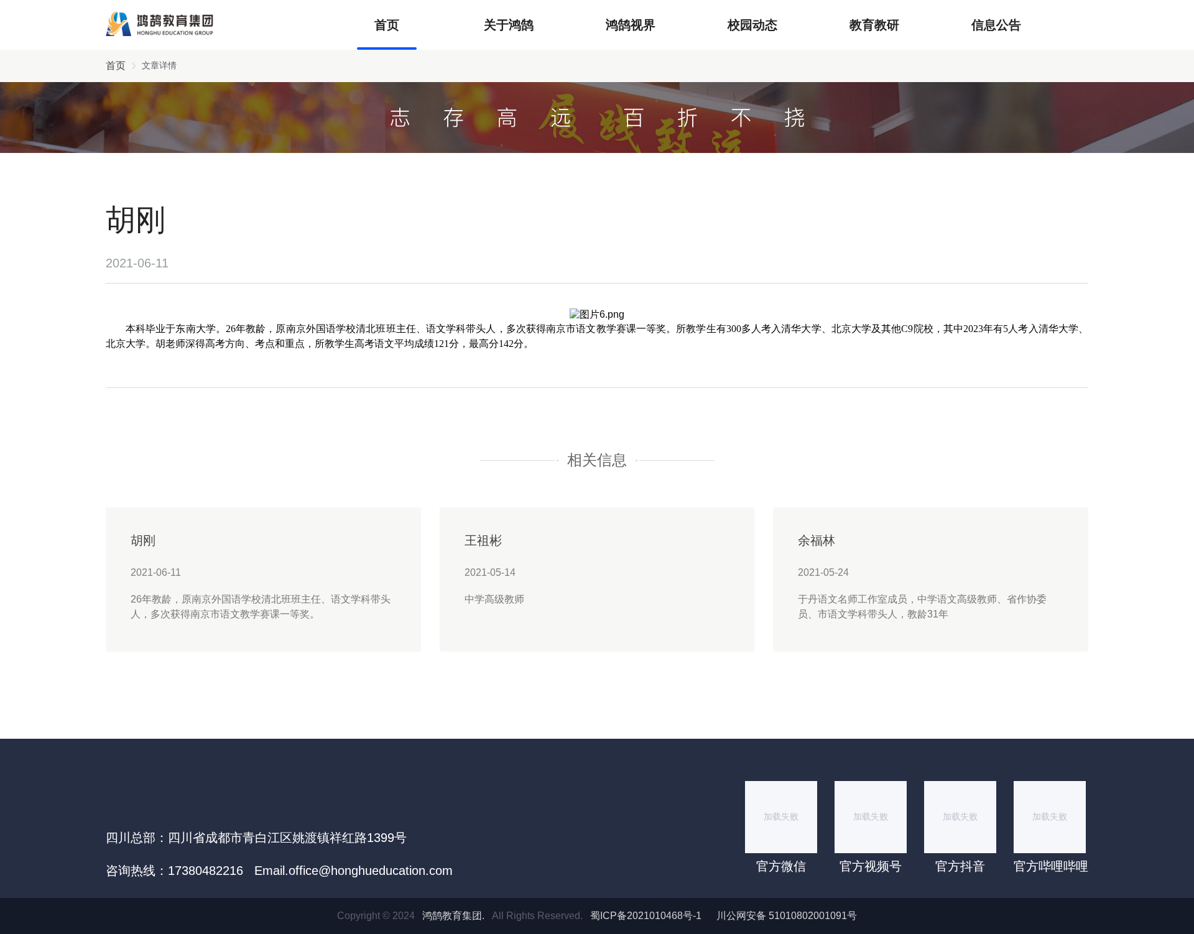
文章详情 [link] (159, 65)
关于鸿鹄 (509, 25)
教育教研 (874, 25)
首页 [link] (116, 65)
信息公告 (996, 25)
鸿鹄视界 (630, 25)
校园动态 (752, 25)
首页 (386, 25)
